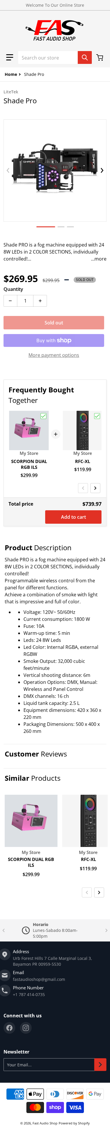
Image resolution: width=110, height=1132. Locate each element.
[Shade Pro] (45, 226)
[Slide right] (102, 170)
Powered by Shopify (74, 1123)
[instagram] (26, 1028)
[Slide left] (8, 170)
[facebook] (9, 1028)
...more (98, 259)
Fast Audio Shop (45, 1123)
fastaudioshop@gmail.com (39, 979)
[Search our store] (85, 57)
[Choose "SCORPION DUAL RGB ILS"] (43, 416)
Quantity (13, 289)
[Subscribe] (100, 1064)
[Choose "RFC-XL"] (97, 416)
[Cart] (100, 57)
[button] (10, 57)
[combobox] (55, 57)
